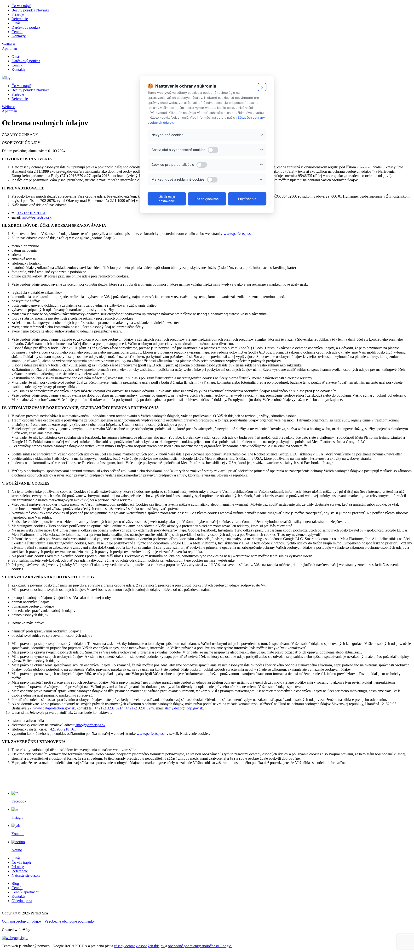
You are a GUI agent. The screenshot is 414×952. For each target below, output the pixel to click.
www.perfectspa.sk (238, 234)
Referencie (20, 19)
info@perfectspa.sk (36, 217)
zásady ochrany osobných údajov (139, 946)
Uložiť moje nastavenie (167, 199)
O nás (16, 23)
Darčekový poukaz (26, 27)
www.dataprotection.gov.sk (54, 708)
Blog (15, 883)
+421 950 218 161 (31, 213)
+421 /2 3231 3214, (109, 708)
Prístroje (18, 14)
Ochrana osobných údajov (22, 921)
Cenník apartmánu (25, 892)
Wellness (8, 44)
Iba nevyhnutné (207, 199)
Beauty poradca (30, 10)
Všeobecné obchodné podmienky (69, 921)
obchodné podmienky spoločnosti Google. (200, 946)
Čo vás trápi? (21, 6)
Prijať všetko (247, 199)
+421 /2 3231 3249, (140, 708)
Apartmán (9, 48)
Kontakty (19, 36)
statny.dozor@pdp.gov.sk (184, 708)
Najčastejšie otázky (26, 875)
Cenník (17, 32)
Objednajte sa (22, 901)
